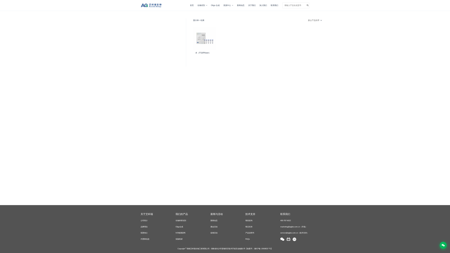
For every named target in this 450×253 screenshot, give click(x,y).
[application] (206, 5)
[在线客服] (443, 245)
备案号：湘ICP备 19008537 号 (259, 249)
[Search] (307, 5)
